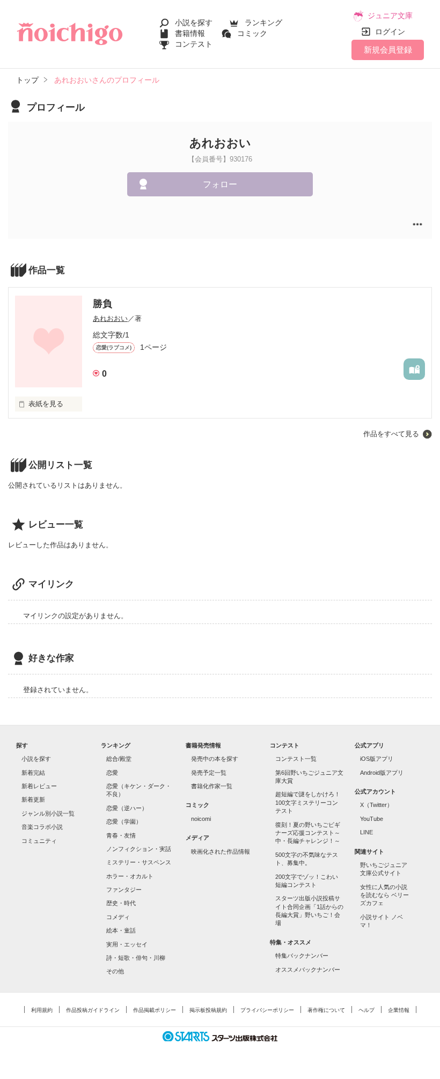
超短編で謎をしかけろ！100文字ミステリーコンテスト (307, 802)
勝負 (102, 303)
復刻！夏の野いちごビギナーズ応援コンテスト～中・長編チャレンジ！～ (307, 833)
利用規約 (42, 1010)
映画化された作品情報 (220, 851)
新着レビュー (39, 786)
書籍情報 (190, 33)
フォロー (220, 184)
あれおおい (110, 318)
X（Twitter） (376, 805)
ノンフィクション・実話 (138, 849)
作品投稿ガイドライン (93, 1010)
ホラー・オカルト (129, 876)
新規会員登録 (388, 49)
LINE (366, 832)
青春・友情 (121, 835)
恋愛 (112, 772)
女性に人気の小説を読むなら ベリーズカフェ (384, 895)
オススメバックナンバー (307, 969)
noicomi (201, 819)
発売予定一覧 (208, 772)
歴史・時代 (121, 903)
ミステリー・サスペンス (138, 862)
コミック (252, 33)
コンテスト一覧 (296, 758)
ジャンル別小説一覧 (48, 813)
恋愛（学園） (124, 821)
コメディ (118, 917)
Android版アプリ (382, 772)
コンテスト (193, 44)
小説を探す (193, 22)
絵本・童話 (121, 930)
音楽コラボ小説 (42, 827)
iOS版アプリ (376, 758)
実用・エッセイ (127, 944)
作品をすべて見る (391, 434)
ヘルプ (366, 1010)
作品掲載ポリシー (154, 1010)
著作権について (326, 1010)
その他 (115, 971)
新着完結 (33, 772)
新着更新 (33, 799)
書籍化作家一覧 (211, 786)
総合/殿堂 (118, 758)
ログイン (390, 31)
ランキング (263, 22)
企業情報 (398, 1010)
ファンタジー (124, 889)
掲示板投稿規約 (208, 1010)
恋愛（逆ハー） (127, 808)
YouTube (371, 819)
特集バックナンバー (301, 955)
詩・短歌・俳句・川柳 (135, 958)
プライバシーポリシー (267, 1010)
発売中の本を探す (214, 758)
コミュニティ (39, 841)
